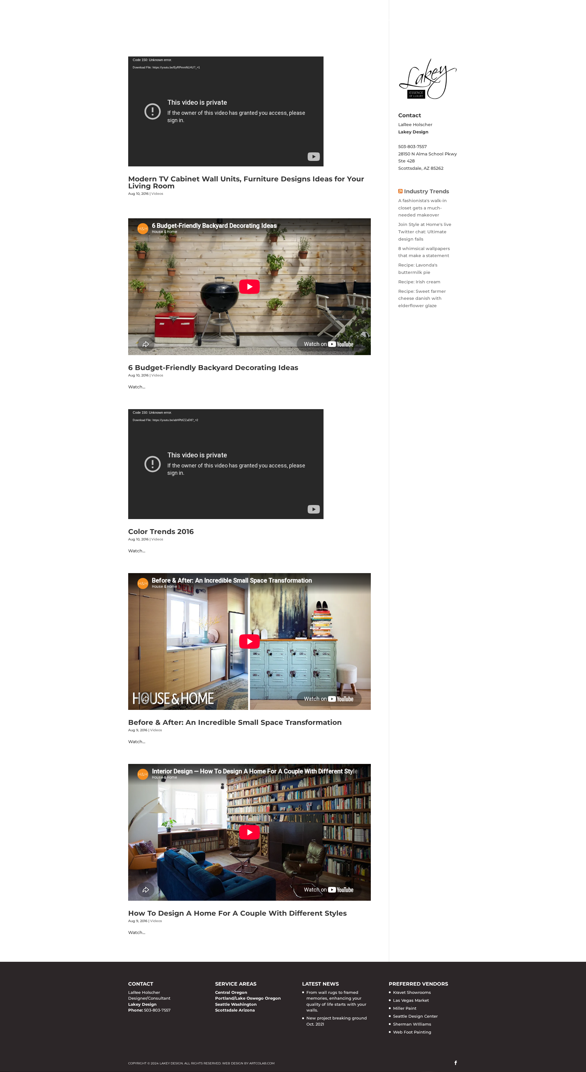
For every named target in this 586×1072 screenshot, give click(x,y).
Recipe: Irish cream (419, 282)
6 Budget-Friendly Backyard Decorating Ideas (213, 367)
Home (270, 19)
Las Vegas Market (411, 1000)
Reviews (412, 19)
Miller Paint (404, 1008)
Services (298, 19)
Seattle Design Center (415, 1016)
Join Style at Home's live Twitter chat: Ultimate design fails (424, 232)
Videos (157, 193)
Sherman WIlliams (412, 1024)
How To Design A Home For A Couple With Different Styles (237, 913)
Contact (445, 19)
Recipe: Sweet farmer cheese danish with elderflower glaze (422, 299)
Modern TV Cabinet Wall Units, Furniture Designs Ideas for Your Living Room (246, 182)
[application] (226, 111)
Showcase (340, 19)
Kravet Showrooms (412, 992)
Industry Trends (426, 191)
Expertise (378, 19)
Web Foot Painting (412, 1032)
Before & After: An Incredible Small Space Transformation (235, 722)
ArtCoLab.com (262, 1063)
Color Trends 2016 (161, 531)
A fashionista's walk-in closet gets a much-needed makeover (422, 208)
